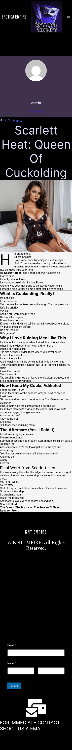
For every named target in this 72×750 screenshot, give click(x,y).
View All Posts (36, 111)
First (9, 677)
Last (40, 677)
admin (36, 103)
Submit (14, 686)
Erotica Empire (14, 17)
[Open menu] (68, 17)
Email (11, 645)
